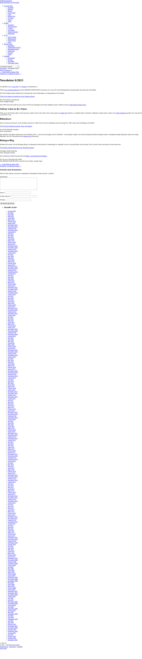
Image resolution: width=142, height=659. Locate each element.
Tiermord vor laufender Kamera (10, 74)
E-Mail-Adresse (5, 196)
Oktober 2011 (12, 520)
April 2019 (11, 364)
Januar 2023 (11, 286)
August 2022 (12, 294)
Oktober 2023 (12, 270)
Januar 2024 (11, 265)
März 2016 (11, 428)
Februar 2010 (12, 555)
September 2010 (13, 543)
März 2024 (11, 261)
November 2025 (13, 227)
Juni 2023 (11, 277)
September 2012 (13, 501)
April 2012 (11, 510)
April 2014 (11, 468)
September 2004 (13, 614)
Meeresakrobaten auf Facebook (9, 2)
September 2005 (13, 609)
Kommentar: (4, 177)
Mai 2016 (11, 424)
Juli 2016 (10, 421)
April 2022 (11, 301)
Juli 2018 (10, 379)
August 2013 (12, 482)
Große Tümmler (120, 113)
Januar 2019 (11, 369)
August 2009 (12, 565)
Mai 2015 (11, 445)
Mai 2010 (11, 549)
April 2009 (11, 570)
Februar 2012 (12, 513)
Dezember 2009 (12, 558)
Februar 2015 (12, 451)
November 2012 (13, 497)
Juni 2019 (11, 360)
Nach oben (3, 648)
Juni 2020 (11, 339)
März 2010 (11, 553)
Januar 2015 (11, 452)
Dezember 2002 (12, 626)
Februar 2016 (12, 430)
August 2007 (12, 596)
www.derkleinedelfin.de (12, 90)
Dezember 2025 (12, 225)
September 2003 (13, 619)
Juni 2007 (11, 600)
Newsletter (3, 68)
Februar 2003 (12, 624)
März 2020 (11, 345)
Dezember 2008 (12, 577)
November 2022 (13, 289)
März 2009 (11, 572)
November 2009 (13, 560)
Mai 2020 (11, 341)
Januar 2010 (11, 556)
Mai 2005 (11, 612)
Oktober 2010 (12, 541)
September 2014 (13, 459)
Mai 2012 (11, 508)
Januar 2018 (11, 390)
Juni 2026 (11, 214)
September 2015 (13, 438)
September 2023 (13, 272)
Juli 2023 (10, 275)
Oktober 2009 (12, 562)
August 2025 (12, 232)
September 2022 (13, 293)
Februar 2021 (12, 326)
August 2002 (12, 633)
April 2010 (11, 551)
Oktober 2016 (12, 416)
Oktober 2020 (12, 332)
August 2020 (12, 336)
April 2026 (11, 218)
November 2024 (13, 247)
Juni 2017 (11, 402)
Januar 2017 (11, 411)
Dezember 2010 (12, 537)
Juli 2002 (10, 635)
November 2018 (13, 372)
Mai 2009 (11, 569)
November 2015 (13, 435)
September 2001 (13, 640)
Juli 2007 (10, 598)
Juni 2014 (11, 464)
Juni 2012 (11, 506)
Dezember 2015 (12, 433)
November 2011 (13, 518)
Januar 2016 (11, 431)
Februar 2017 (12, 409)
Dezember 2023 (12, 266)
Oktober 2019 (12, 353)
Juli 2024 (10, 254)
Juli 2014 (10, 463)
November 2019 (13, 352)
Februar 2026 (12, 221)
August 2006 (12, 605)
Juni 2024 (11, 256)
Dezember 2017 (12, 391)
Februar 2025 (12, 242)
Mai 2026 (11, 216)
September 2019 (13, 355)
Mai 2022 (11, 299)
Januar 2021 (11, 327)
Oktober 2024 (12, 249)
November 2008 (13, 579)
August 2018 (12, 378)
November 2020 (13, 331)
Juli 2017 (10, 400)
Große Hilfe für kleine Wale (9, 72)
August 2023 (12, 273)
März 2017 (11, 407)
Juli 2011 (10, 525)
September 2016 (13, 418)
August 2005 (12, 610)
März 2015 (11, 449)
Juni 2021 (11, 319)
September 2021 (13, 313)
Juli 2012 (10, 504)
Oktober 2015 (12, 437)
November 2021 (13, 310)
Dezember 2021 (12, 308)
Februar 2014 (12, 471)
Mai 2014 (11, 466)
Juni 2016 (11, 423)
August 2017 (12, 398)
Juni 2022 (11, 298)
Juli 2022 (10, 296)
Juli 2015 (10, 442)
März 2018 (11, 386)
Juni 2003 (11, 622)
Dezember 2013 (12, 475)
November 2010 (13, 539)
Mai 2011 (11, 529)
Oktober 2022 (12, 291)
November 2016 (13, 414)
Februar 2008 (12, 588)
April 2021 (11, 322)
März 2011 (11, 532)
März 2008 (11, 586)
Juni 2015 (11, 444)
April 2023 (11, 280)
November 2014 (13, 456)
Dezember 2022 (12, 287)
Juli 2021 (10, 317)
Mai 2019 (11, 362)
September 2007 (13, 595)
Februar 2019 (12, 367)
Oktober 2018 (12, 374)
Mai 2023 (11, 279)
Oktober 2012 (12, 499)
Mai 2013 (11, 487)
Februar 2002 (12, 636)
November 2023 (13, 268)
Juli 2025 (10, 233)
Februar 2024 (12, 263)
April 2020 (11, 343)
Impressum (12, 647)
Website (2, 200)
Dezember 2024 (12, 246)
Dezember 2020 (12, 329)
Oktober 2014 (12, 457)
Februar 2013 (12, 492)
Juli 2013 (10, 484)
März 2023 (11, 282)
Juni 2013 (11, 485)
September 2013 (13, 480)
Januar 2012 (11, 515)
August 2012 (12, 503)
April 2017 (11, 405)
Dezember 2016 (12, 412)
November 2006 (13, 603)
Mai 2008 (11, 582)
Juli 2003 (10, 621)
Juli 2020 (10, 338)
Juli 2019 (10, 358)
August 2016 (12, 419)
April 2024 (11, 260)
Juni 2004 (11, 617)
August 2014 (12, 461)
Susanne (24, 86)
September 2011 (13, 522)
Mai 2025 (11, 237)
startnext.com (27, 136)
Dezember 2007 (12, 591)
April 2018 (11, 385)
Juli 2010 (10, 546)
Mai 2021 (11, 320)
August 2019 (12, 357)
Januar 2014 (11, 473)
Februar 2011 (12, 534)
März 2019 (11, 365)
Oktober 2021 (12, 312)
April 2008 (11, 584)
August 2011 (12, 523)
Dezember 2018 (12, 371)
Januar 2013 (11, 494)
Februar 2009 (12, 574)
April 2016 (11, 426)
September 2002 (13, 631)
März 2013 (11, 490)
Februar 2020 (12, 346)
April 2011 (11, 530)
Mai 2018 (11, 383)
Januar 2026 (11, 223)
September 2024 (13, 251)
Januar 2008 (11, 589)
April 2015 (11, 447)
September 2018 (13, 376)
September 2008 (13, 581)
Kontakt (19, 647)
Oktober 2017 (12, 395)
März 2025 (11, 240)
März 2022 (11, 303)
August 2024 (12, 253)
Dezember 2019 (12, 350)
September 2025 (13, 230)
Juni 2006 (11, 607)
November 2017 (13, 393)
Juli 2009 (10, 567)
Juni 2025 (11, 235)
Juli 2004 (10, 615)
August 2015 (12, 440)
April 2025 (11, 239)
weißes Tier (63, 113)
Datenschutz (4, 647)
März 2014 (11, 470)
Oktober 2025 (12, 228)
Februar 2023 (12, 284)
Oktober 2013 (12, 478)
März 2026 (11, 220)
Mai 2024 (11, 258)
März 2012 (11, 511)
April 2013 (11, 489)
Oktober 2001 (12, 638)
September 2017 (13, 397)
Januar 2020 (11, 348)
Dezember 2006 (12, 602)
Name (2, 192)
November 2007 (13, 593)
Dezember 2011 (12, 516)
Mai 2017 (11, 404)
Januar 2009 (11, 576)
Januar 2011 (11, 536)
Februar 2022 (12, 305)
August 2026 (12, 211)
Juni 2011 (11, 527)
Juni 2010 (11, 548)
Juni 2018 (11, 381)
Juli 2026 (10, 213)
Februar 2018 (12, 388)
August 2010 (12, 544)
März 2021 (11, 324)
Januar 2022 (11, 306)
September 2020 (13, 334)
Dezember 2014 (12, 454)
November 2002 (13, 628)
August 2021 (12, 315)
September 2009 (13, 563)
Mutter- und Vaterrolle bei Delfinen (36, 156)
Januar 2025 (11, 244)
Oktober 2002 (12, 629)
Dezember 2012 (12, 496)
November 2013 (13, 477)
